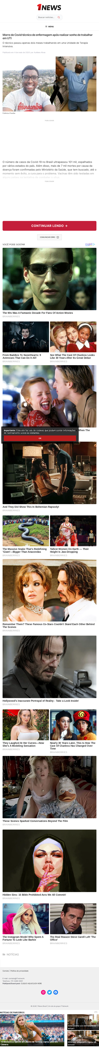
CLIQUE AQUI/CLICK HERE (31, 983)
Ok (40, 438)
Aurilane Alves (40, 52)
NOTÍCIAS (13, 954)
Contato (6, 971)
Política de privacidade (19, 971)
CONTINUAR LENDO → (49, 226)
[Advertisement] (49, 140)
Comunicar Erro (47, 237)
